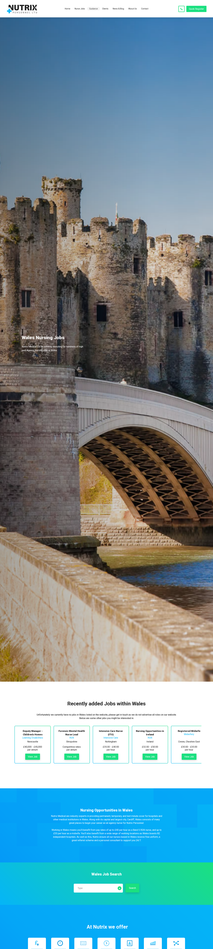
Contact (144, 9)
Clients (105, 9)
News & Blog (118, 9)
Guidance (93, 9)
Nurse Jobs (80, 9)
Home (67, 9)
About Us (132, 9)
